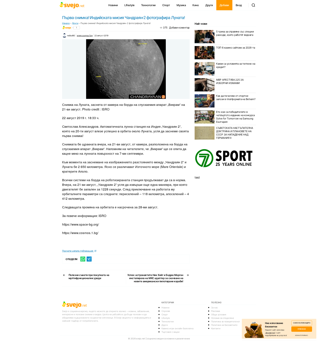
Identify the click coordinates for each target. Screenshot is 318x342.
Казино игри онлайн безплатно (177, 328)
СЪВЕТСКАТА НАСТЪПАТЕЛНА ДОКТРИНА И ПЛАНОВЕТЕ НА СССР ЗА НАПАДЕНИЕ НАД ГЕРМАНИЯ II (234, 132)
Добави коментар (179, 27)
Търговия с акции (170, 332)
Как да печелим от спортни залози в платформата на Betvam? (236, 97)
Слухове (165, 311)
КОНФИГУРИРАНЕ (301, 335)
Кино (195, 5)
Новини (113, 5)
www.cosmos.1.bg (85, 35)
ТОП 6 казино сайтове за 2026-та (235, 47)
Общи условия (218, 314)
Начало (66, 23)
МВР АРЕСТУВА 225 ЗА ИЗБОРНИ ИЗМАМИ (230, 81)
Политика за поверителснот (225, 321)
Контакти (215, 328)
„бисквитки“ (270, 333)
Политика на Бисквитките (224, 325)
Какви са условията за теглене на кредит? (235, 65)
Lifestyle (129, 5)
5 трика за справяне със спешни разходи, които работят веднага (235, 33)
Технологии (148, 5)
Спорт (166, 5)
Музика (181, 5)
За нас (214, 307)
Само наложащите (301, 323)
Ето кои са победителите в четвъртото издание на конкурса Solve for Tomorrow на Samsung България (235, 116)
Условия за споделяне (222, 318)
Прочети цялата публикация (78, 250)
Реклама (215, 311)
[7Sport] (225, 158)
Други (209, 5)
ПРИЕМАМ (302, 329)
